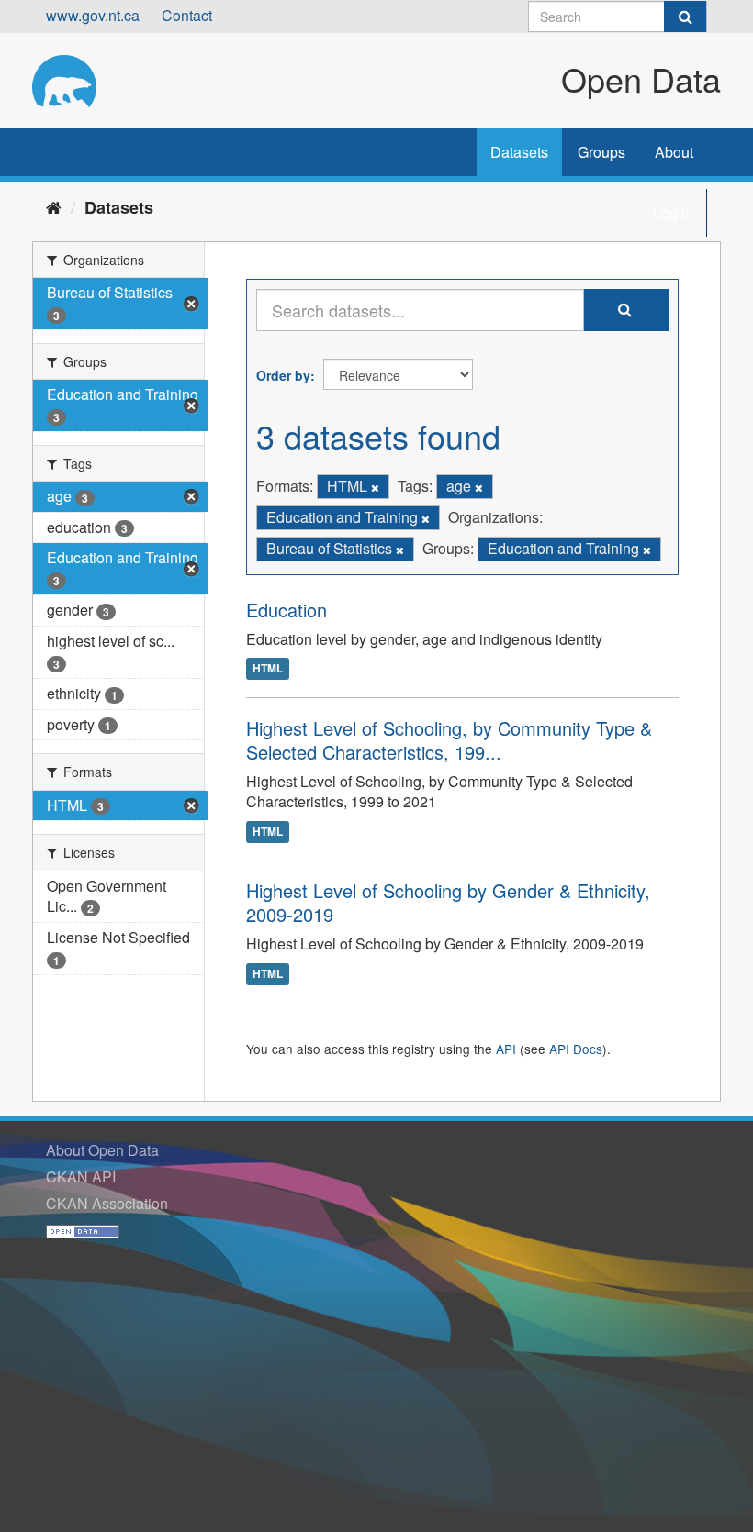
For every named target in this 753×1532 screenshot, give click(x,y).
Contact (187, 15)
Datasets (519, 151)
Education (286, 609)
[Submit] (685, 16)
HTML (268, 669)
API (506, 1048)
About (674, 151)
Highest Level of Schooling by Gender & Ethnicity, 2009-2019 (448, 902)
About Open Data (102, 1149)
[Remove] (375, 487)
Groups (601, 151)
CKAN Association (107, 1203)
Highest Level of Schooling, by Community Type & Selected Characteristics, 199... (449, 740)
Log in (673, 212)
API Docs (575, 1048)
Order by (283, 375)
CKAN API (81, 1176)
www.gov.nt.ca (93, 15)
